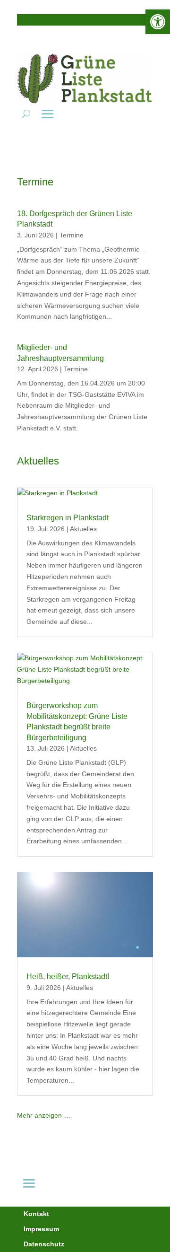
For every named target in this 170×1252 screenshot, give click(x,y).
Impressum (41, 1229)
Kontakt (36, 1213)
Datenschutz (44, 1244)
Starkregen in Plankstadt (67, 518)
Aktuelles (83, 529)
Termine (72, 235)
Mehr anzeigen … (43, 1115)
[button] (157, 21)
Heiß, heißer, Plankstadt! (67, 976)
